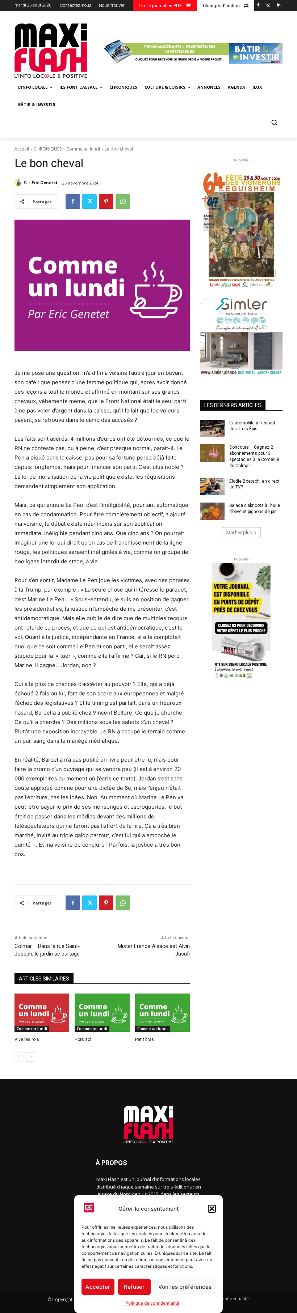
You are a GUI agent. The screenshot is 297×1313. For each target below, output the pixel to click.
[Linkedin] (278, 5)
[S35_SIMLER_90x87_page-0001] (241, 335)
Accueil (21, 149)
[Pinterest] (106, 201)
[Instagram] (268, 5)
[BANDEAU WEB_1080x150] (193, 51)
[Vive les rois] (41, 1013)
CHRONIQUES (48, 149)
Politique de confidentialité (152, 1303)
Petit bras (144, 1039)
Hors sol (83, 1039)
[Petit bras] (162, 1013)
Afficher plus (239, 532)
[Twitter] (89, 201)
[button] (212, 1208)
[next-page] (30, 1057)
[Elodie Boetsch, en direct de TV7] (212, 487)
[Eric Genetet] (19, 182)
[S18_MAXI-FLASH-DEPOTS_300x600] (241, 621)
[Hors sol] (102, 1013)
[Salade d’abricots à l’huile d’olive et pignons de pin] (212, 511)
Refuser (134, 1286)
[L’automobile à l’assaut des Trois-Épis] (212, 428)
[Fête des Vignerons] (241, 229)
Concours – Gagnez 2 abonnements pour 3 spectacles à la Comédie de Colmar (254, 456)
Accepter (97, 1286)
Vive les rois (26, 1039)
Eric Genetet (45, 182)
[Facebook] (258, 5)
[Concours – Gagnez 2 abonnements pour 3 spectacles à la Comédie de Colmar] (212, 453)
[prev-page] (19, 1057)
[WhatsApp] (123, 201)
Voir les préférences (185, 1286)
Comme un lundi (83, 149)
